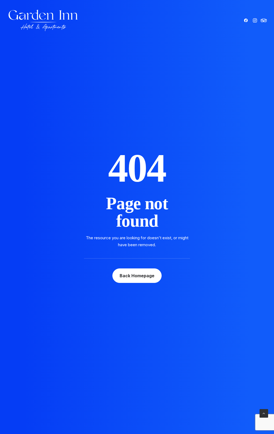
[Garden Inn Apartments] (43, 20)
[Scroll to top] (264, 413)
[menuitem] (246, 20)
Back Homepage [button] (137, 275)
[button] (246, 20)
